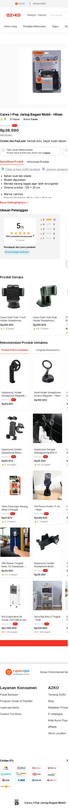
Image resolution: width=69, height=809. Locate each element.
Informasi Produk (38, 161)
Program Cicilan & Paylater (16, 701)
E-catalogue (55, 713)
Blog (51, 701)
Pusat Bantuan (9, 694)
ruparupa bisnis (9, 707)
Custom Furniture (10, 713)
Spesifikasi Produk (11, 161)
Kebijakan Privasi (58, 707)
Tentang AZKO (57, 694)
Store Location (57, 733)
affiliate (52, 726)
